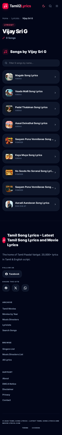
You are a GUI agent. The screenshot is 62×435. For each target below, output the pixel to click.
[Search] (50, 6)
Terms (25, 428)
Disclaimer (7, 389)
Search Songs (9, 330)
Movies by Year (10, 314)
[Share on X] (15, 288)
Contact (6, 400)
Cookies (36, 428)
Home (5, 18)
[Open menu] (57, 6)
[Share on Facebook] (6, 288)
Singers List (8, 349)
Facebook (14, 274)
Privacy (6, 394)
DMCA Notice (9, 384)
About (5, 378)
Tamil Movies (9, 308)
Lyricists (15, 18)
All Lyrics (7, 359)
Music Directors (10, 319)
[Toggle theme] (43, 6)
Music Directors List (12, 354)
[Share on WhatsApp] (25, 288)
